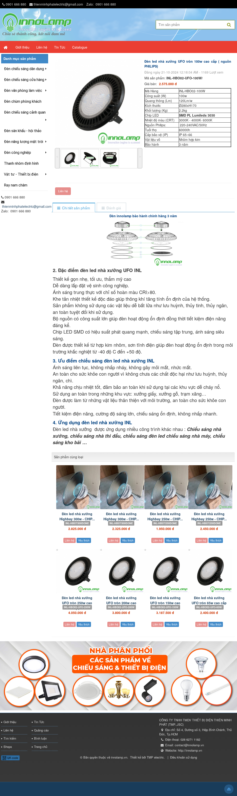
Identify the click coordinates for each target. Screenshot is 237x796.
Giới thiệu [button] (22, 47)
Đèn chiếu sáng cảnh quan (25, 112)
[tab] (74, 207)
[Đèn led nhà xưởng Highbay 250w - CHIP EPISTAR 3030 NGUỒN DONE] (209, 487)
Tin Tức (39, 722)
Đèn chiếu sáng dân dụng (24, 69)
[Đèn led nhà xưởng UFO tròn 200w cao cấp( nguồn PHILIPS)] (121, 571)
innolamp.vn (119, 757)
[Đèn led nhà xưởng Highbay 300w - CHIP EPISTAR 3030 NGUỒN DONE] (77, 487)
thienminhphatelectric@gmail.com (58, 4)
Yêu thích (84, 540)
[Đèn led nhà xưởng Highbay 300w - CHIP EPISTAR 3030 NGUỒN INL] (121, 487)
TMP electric (155, 757)
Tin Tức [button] (59, 47)
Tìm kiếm (9, 738)
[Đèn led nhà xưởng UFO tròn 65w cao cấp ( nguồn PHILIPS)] (209, 571)
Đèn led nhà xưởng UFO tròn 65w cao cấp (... (209, 602)
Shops (7, 746)
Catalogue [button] (79, 47)
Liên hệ (63, 191)
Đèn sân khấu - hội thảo (22, 131)
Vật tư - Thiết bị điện (21, 174)
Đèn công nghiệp (17, 152)
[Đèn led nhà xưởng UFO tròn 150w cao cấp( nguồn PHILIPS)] (165, 571)
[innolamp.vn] (37, 21)
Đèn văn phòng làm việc (23, 90)
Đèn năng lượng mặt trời (23, 141)
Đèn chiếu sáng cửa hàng (24, 79)
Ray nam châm (15, 185)
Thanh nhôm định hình (21, 163)
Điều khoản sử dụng (183, 757)
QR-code (12, 758)
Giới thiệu (9, 722)
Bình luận (40, 738)
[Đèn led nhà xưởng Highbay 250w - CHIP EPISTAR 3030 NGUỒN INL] (165, 487)
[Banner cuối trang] (118, 675)
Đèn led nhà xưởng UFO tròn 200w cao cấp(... (121, 602)
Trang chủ (40, 746)
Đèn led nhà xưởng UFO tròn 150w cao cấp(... (165, 602)
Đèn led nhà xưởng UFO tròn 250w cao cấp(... (77, 602)
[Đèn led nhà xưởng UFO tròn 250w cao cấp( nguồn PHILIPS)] (77, 571)
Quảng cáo (41, 730)
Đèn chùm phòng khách (22, 101)
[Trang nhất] (6, 47)
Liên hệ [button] (41, 47)
